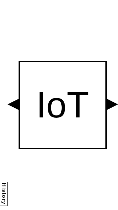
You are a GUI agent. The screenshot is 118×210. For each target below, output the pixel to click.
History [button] (4, 194)
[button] (13, 104)
